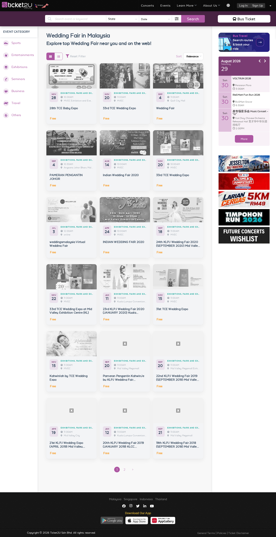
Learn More (185, 5)
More (244, 139)
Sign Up (257, 5)
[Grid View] (50, 56)
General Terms (206, 533)
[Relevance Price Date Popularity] (193, 56)
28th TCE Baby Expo (64, 108)
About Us (210, 5)
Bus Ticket (246, 19)
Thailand (161, 499)
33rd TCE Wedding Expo (119, 108)
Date (144, 19)
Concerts (147, 5)
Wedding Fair (165, 108)
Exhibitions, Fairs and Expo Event (82, 93)
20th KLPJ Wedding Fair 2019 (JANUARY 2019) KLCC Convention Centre (123, 446)
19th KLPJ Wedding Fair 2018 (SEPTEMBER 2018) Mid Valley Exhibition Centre (177, 446)
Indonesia (146, 499)
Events (165, 5)
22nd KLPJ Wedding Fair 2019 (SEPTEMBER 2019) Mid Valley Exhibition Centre (177, 379)
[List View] (58, 56)
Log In (243, 5)
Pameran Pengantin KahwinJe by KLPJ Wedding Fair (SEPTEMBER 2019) (123, 379)
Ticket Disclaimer (238, 533)
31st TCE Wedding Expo (172, 309)
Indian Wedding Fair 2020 (121, 175)
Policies (221, 533)
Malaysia (115, 499)
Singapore (130, 499)
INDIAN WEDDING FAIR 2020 (123, 242)
